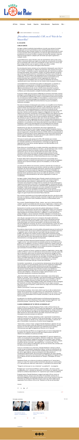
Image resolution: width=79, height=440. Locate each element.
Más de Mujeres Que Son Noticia (38, 413)
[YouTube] (42, 434)
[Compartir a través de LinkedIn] (24, 388)
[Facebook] (36, 434)
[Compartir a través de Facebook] (18, 388)
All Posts (15, 24)
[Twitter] (39, 434)
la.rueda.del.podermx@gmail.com (39, 430)
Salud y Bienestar (45, 24)
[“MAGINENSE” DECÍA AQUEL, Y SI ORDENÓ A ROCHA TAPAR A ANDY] (21, 406)
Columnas (22, 24)
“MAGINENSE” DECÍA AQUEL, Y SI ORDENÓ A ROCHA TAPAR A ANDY (20, 413)
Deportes (36, 24)
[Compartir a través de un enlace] (27, 388)
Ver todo (66, 399)
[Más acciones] (62, 32)
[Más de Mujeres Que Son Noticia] (40, 406)
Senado (29, 24)
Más (62, 24)
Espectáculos (55, 24)
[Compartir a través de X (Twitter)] (21, 388)
